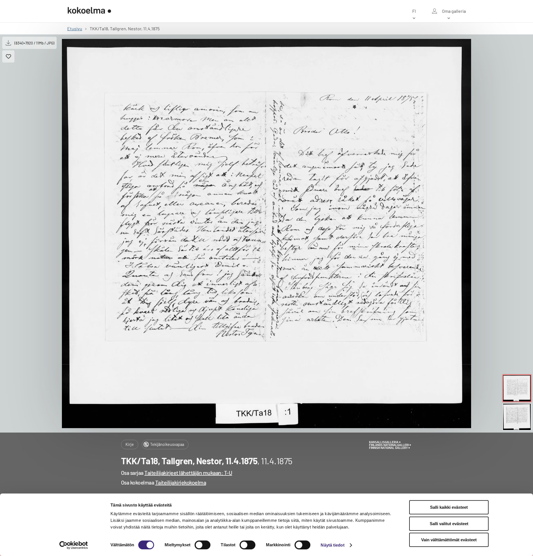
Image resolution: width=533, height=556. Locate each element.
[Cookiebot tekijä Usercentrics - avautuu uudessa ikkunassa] (73, 545)
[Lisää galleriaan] (8, 56)
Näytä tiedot (332, 545)
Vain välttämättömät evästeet (449, 539)
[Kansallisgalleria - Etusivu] (89, 11)
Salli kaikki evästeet (449, 507)
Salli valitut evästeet (449, 523)
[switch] (202, 544)
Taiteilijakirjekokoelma (180, 482)
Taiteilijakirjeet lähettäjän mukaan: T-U (188, 472)
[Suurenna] (266, 233)
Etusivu (74, 28)
